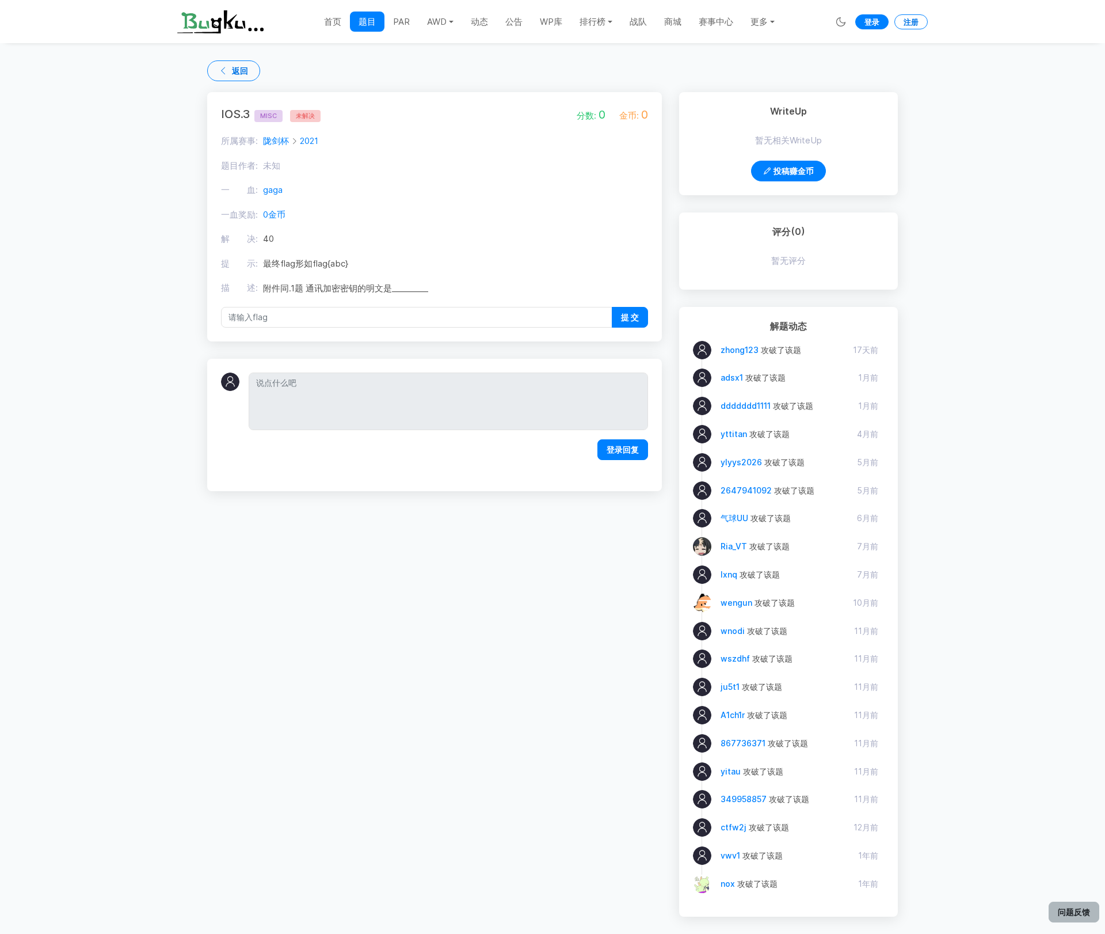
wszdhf (735, 658)
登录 (871, 21)
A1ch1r (733, 715)
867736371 (743, 743)
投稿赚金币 (794, 171)
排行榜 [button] (592, 21)
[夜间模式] (841, 21)
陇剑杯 (276, 140)
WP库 (551, 21)
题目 (367, 21)
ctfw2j (733, 827)
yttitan (734, 434)
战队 (638, 21)
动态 (479, 21)
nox (728, 884)
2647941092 (746, 490)
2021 (309, 140)
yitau (731, 771)
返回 (240, 70)
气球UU (734, 518)
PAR (401, 21)
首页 (332, 21)
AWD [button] (437, 21)
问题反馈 (1074, 912)
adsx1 (732, 377)
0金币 (274, 214)
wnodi (733, 631)
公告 (514, 21)
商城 (672, 21)
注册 (911, 21)
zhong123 (740, 350)
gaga (273, 189)
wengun (736, 603)
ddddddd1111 (746, 406)
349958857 (744, 799)
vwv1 (730, 855)
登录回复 (623, 449)
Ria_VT (734, 546)
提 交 (630, 317)
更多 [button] (759, 21)
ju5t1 (730, 687)
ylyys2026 (741, 462)
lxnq (729, 574)
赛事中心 (716, 21)
